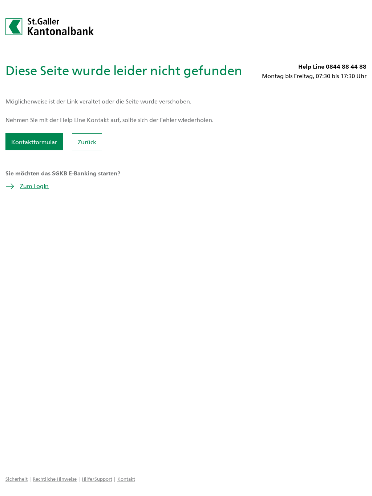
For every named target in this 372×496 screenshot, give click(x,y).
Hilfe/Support (97, 479)
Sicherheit (16, 479)
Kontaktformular (34, 142)
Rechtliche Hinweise (55, 479)
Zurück (87, 142)
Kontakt (126, 479)
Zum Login (34, 186)
